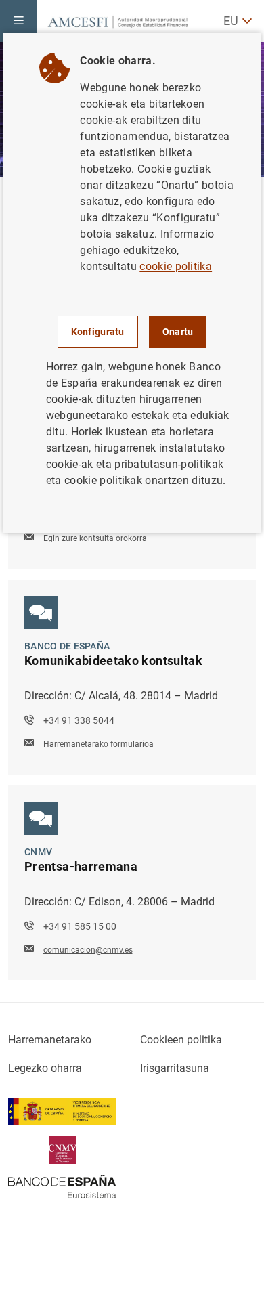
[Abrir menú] (18, 21)
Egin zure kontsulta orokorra (95, 538)
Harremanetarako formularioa (98, 744)
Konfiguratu (98, 331)
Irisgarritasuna (174, 1068)
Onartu (178, 331)
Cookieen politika (181, 1039)
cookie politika (175, 266)
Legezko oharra (45, 1068)
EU (230, 21)
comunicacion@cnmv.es (88, 950)
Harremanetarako (49, 1039)
